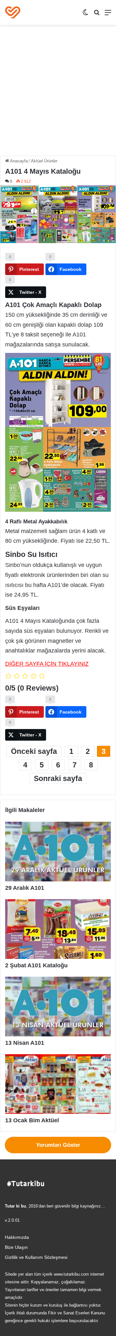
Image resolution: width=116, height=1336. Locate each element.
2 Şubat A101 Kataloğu (36, 965)
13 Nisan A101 (24, 1043)
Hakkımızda (17, 1237)
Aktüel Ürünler (44, 161)
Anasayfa (18, 161)
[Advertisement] (58, 93)
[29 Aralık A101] (58, 851)
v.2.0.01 (12, 1220)
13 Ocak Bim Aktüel (32, 1120)
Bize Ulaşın (16, 1247)
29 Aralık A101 (24, 888)
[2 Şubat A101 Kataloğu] (58, 929)
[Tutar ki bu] (13, 12)
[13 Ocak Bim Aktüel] (58, 1084)
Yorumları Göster (58, 1145)
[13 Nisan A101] (58, 1006)
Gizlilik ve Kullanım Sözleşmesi (36, 1257)
